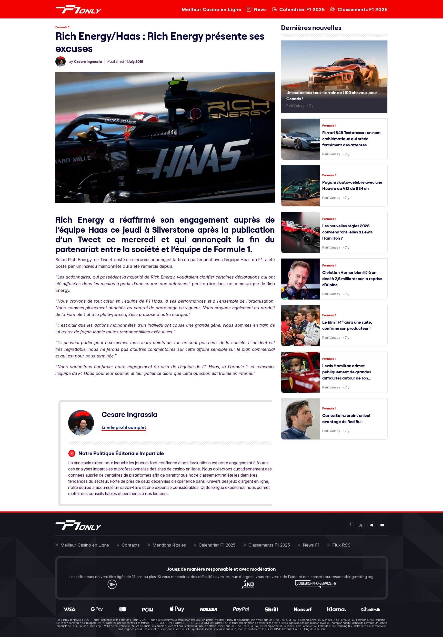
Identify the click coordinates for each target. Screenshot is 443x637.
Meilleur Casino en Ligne (211, 9)
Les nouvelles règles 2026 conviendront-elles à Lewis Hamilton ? (347, 232)
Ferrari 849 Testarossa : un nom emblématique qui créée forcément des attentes (351, 138)
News (260, 9)
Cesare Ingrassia (88, 61)
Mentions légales (169, 545)
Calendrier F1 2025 (302, 9)
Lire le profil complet (124, 427)
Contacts (131, 545)
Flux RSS (341, 545)
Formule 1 (62, 27)
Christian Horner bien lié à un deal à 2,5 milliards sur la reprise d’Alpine (352, 278)
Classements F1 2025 (363, 9)
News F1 (311, 545)
